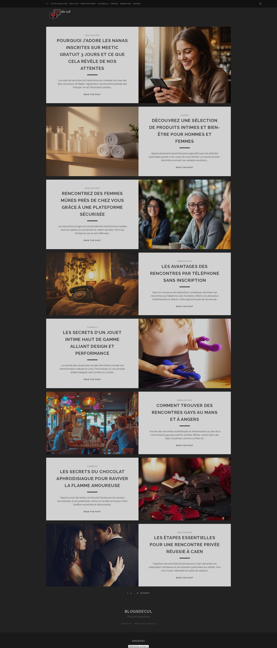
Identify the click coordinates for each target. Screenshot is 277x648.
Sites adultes (59, 4)
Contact (126, 624)
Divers (137, 4)
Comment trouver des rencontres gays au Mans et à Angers (185, 412)
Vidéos (114, 4)
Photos (74, 4)
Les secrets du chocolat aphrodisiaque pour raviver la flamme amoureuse (92, 478)
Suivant (145, 593)
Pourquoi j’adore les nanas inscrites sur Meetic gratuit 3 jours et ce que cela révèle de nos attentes (92, 54)
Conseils (102, 4)
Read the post (92, 94)
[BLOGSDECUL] (61, 18)
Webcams (125, 4)
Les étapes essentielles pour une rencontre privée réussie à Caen (185, 544)
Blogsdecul (138, 611)
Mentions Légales (145, 624)
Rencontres (88, 4)
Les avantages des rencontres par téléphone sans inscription (184, 273)
